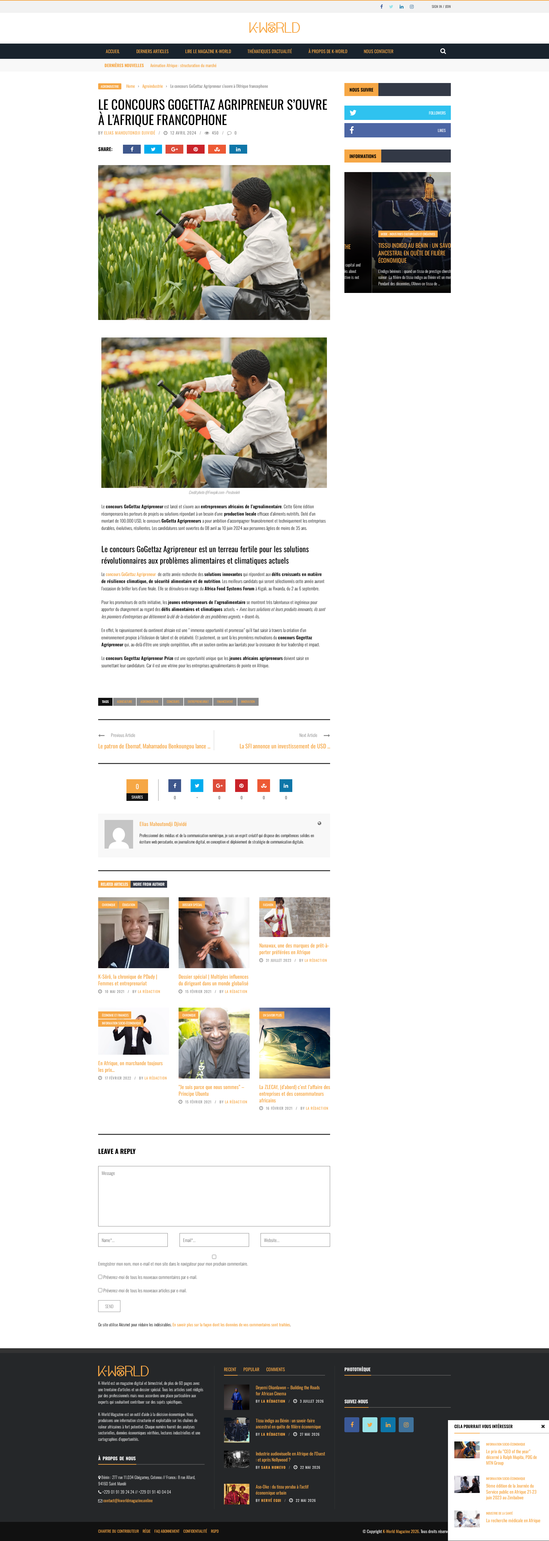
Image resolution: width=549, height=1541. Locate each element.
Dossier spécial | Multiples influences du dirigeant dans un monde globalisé (213, 980)
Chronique (108, 904)
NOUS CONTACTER (378, 51)
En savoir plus (272, 1015)
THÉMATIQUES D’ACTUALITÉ (269, 51)
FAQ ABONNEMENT (167, 1531)
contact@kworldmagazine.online (127, 1500)
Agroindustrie (110, 86)
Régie (147, 1531)
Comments (275, 1369)
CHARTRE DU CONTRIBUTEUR (118, 1531)
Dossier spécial (192, 904)
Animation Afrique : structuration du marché (183, 65)
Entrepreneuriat (198, 701)
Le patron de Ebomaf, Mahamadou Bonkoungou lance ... (154, 746)
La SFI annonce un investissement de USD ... (285, 746)
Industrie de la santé (499, 1513)
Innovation (248, 701)
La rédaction (149, 991)
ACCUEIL (113, 51)
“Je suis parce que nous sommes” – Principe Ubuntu (211, 1090)
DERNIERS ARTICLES (152, 51)
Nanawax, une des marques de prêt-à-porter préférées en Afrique (294, 948)
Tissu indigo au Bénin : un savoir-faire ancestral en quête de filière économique (395, 252)
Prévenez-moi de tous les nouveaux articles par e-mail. (145, 1290)
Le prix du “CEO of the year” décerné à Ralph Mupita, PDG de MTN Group (511, 1457)
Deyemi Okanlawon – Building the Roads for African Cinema (288, 1390)
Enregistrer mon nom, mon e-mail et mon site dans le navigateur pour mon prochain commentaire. (173, 1263)
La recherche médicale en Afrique (513, 1520)
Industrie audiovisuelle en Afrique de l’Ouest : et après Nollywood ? (290, 1456)
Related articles (114, 884)
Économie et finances (115, 1015)
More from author (149, 884)
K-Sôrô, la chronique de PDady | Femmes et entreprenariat (127, 980)
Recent (230, 1369)
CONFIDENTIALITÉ (195, 1531)
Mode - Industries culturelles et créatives (380, 234)
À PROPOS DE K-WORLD (327, 51)
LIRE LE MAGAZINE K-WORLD (208, 51)
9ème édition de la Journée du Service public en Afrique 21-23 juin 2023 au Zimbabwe (511, 1491)
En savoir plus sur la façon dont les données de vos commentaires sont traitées (231, 1324)
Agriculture (124, 701)
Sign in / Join (441, 6)
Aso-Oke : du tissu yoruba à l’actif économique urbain (282, 1489)
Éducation (128, 904)
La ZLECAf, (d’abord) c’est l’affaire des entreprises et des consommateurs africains (294, 1093)
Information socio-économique (121, 1023)
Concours (173, 701)
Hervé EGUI (271, 1500)
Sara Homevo (273, 1467)
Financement (225, 701)
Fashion (268, 904)
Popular (251, 1369)
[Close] (543, 1426)
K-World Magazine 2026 (401, 1531)
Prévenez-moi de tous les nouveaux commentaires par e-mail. (150, 1277)
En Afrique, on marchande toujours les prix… (130, 1066)
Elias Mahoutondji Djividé (129, 132)
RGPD (215, 1531)
